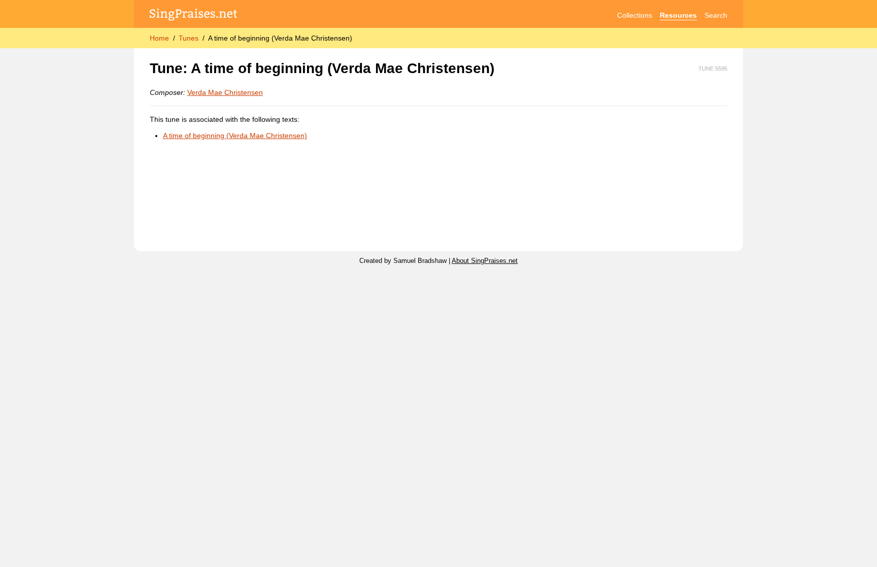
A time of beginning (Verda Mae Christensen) (235, 135)
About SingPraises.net (485, 260)
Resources (678, 15)
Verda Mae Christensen (225, 92)
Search (715, 15)
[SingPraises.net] (194, 15)
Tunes (188, 38)
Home (159, 38)
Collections (634, 15)
